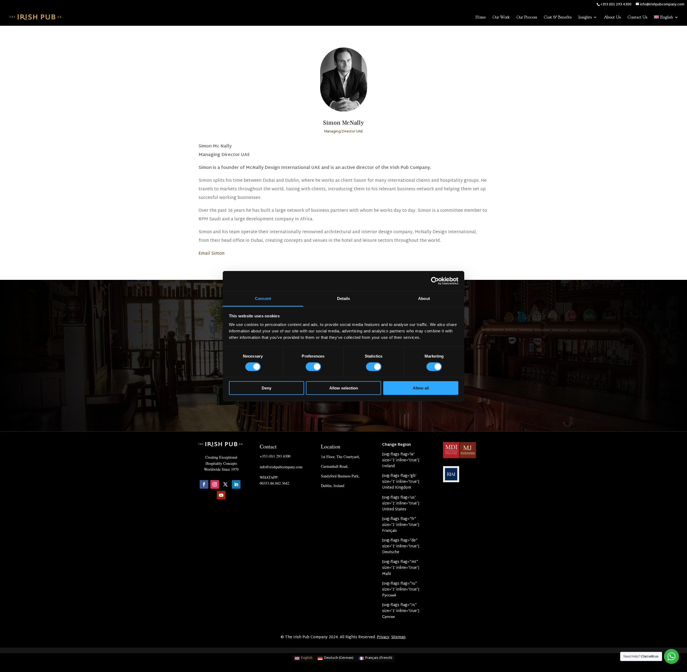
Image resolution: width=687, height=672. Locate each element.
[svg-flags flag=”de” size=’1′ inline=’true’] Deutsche (400, 546)
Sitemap (398, 637)
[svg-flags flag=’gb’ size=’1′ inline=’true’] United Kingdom (400, 482)
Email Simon (212, 254)
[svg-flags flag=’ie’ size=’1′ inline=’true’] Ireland (400, 460)
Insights (585, 17)
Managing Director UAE (343, 131)
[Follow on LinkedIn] (236, 484)
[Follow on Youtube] (221, 495)
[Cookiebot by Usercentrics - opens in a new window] (434, 281)
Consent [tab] (263, 298)
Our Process (526, 17)
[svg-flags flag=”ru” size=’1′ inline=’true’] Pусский (400, 589)
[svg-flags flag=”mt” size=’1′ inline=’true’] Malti (400, 568)
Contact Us (637, 17)
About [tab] (424, 298)
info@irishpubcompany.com (281, 466)
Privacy (383, 637)
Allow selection (343, 388)
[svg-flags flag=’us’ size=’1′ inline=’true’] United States (400, 503)
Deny (266, 388)
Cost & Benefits (558, 17)
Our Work (501, 17)
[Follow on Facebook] (204, 484)
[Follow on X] (225, 484)
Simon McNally (343, 123)
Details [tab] (343, 298)
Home (481, 17)
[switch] (313, 366)
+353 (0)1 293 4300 (275, 456)
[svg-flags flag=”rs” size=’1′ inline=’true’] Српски (400, 611)
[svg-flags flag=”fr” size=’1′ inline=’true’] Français (400, 525)
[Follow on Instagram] (214, 484)
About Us (612, 17)
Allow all (421, 388)
